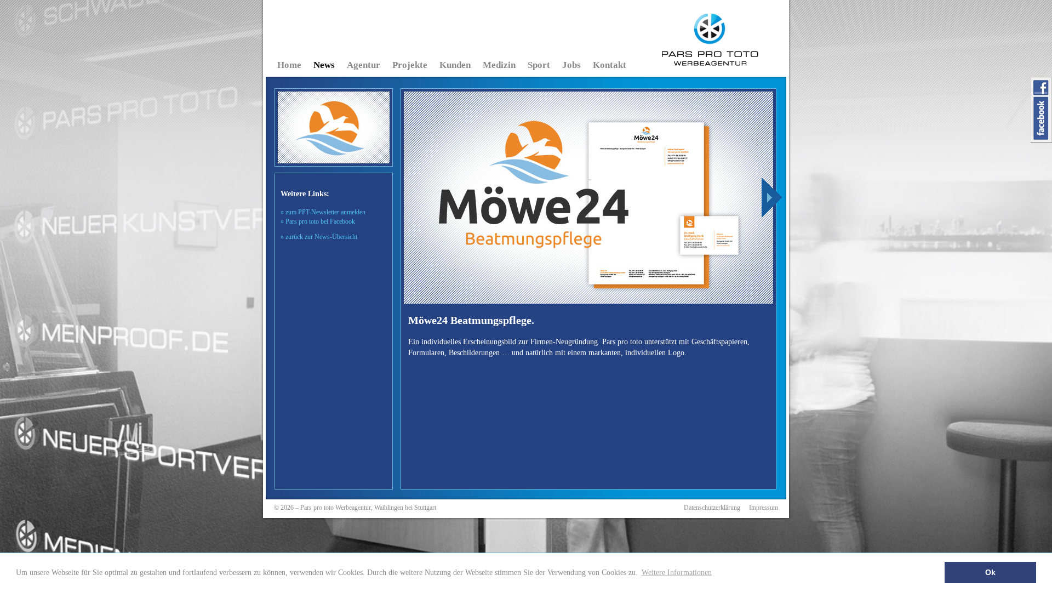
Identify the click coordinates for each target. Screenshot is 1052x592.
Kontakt (609, 65)
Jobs (571, 65)
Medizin (499, 65)
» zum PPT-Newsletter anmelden (323, 212)
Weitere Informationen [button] (677, 572)
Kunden (455, 65)
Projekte (409, 65)
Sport (539, 65)
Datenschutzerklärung (712, 507)
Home (289, 65)
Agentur (363, 65)
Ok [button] (990, 572)
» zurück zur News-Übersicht (319, 237)
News (324, 65)
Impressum (763, 507)
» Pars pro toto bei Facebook (318, 221)
